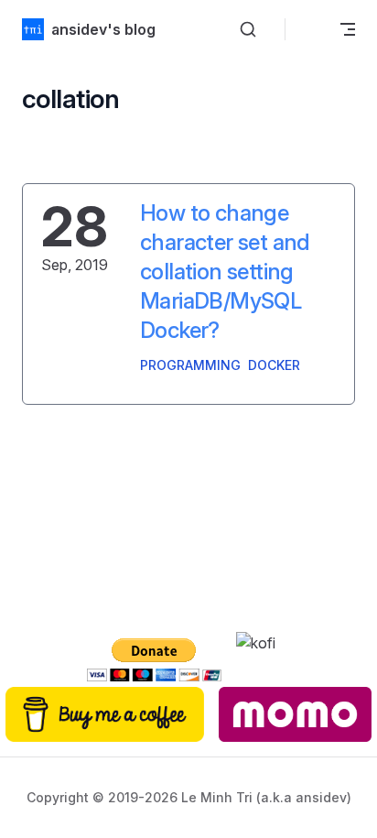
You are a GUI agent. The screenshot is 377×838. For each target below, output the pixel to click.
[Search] (248, 29)
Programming (190, 365)
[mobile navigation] (348, 29)
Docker (274, 365)
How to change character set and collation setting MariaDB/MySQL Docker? (225, 271)
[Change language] (309, 29)
